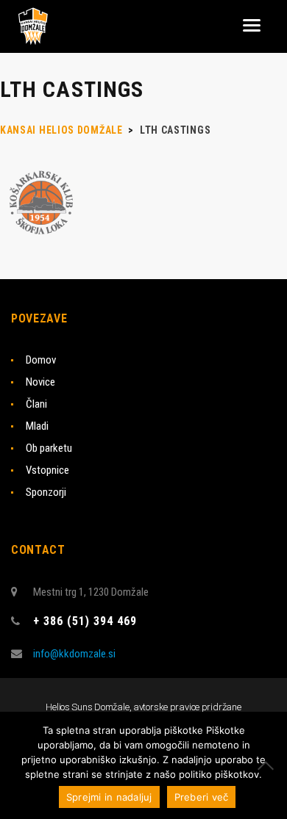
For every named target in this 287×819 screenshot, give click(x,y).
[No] (268, 765)
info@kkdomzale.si (74, 653)
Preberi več (201, 797)
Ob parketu (49, 448)
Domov (41, 360)
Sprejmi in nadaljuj (109, 797)
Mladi (37, 426)
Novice (40, 382)
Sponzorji (46, 492)
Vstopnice (47, 470)
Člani (36, 404)
